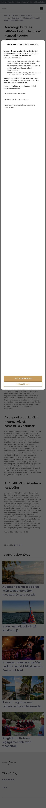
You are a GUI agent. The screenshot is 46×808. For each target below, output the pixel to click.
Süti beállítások (23, 384)
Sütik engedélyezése (23, 378)
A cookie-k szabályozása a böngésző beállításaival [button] (20, 106)
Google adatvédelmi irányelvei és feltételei (20, 87)
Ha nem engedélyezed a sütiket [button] (16, 99)
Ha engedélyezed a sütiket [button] (15, 94)
